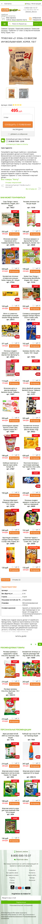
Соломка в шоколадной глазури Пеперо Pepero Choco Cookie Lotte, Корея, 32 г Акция (31, 316)
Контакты (8, 4)
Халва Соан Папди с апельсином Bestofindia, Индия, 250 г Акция (31, 278)
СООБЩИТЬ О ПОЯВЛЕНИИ (18, 124)
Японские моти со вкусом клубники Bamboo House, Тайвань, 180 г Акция (10, 391)
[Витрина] (40, 644)
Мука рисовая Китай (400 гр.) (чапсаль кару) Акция (10, 736)
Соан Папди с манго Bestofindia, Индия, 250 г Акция (10, 203)
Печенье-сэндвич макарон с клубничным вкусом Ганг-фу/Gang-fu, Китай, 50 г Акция (10, 354)
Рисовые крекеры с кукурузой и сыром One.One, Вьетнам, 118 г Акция (10, 655)
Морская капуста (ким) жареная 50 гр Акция (31, 772)
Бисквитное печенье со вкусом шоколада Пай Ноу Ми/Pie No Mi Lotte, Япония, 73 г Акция (31, 655)
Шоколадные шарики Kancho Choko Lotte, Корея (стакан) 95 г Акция (10, 428)
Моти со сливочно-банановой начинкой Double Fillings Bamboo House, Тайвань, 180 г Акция (10, 317)
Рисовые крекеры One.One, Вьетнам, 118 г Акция (10, 691)
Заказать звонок (31, 11)
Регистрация (36, 4)
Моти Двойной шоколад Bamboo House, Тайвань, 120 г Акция (31, 390)
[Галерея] (35, 644)
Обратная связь (22, 859)
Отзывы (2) (16, 580)
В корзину (14, 234)
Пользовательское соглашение (21, 905)
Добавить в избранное (18, 134)
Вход (28, 4)
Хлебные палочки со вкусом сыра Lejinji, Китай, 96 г (10, 465)
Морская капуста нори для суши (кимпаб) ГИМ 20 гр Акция (10, 810)
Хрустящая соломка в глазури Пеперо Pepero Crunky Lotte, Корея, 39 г (10, 540)
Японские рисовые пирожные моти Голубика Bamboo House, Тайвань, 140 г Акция (10, 242)
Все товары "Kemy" (10, 179)
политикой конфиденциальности (12, 916)
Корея (24, 597)
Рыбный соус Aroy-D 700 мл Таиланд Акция (31, 735)
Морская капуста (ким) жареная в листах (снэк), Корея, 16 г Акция (10, 773)
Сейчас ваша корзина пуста (14, 19)
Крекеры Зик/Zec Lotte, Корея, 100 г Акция (31, 352)
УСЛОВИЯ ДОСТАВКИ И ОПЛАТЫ (17, 144)
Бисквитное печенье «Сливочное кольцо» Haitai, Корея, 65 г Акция (10, 278)
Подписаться (21, 902)
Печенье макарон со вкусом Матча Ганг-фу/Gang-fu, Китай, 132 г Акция (31, 242)
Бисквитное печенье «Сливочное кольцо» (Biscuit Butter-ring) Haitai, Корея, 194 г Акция (31, 429)
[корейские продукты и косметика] (2, 7)
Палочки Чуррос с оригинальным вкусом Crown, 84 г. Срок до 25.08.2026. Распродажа (31, 540)
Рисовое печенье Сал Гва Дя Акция (31, 203)
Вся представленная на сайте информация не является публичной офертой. (21, 865)
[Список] (31, 644)
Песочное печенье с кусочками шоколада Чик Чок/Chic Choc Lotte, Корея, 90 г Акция (31, 466)
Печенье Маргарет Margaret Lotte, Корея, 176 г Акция (10, 502)
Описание (5, 580)
